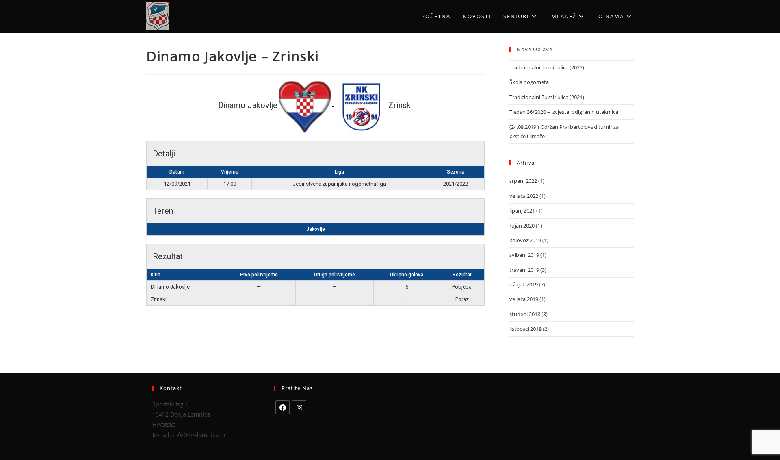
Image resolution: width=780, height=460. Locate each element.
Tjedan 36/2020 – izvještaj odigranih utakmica (563, 111)
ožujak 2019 (523, 284)
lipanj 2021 (522, 210)
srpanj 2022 (523, 180)
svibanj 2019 (524, 254)
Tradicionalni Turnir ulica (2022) (546, 67)
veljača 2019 (523, 299)
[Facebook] (282, 407)
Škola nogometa (529, 82)
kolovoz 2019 (525, 240)
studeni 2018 (524, 314)
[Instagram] (299, 407)
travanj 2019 (524, 269)
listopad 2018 (525, 328)
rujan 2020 (522, 225)
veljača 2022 (523, 196)
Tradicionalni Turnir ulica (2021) (546, 97)
